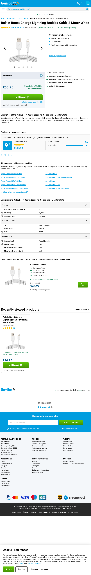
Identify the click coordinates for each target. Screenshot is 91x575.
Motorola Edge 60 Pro (8, 452)
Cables (19, 18)
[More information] (26, 105)
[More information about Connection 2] (2, 244)
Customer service (40, 459)
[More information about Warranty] (2, 212)
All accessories (5, 474)
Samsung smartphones (39, 444)
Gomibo (4, 479)
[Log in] (78, 3)
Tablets (66, 439)
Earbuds (3, 468)
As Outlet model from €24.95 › (32, 102)
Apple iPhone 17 (6, 442)
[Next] (41, 48)
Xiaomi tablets (68, 446)
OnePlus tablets (68, 450)
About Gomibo (5, 481)
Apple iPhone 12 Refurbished (11, 174)
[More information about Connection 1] (2, 241)
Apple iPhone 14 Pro (53, 185)
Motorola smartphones (39, 448)
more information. (66, 508)
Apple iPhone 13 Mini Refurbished (13, 177)
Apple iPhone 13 (51, 174)
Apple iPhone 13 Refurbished (11, 181)
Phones (35, 439)
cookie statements (34, 563)
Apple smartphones (38, 442)
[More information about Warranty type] (2, 216)
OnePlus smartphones (39, 446)
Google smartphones (39, 450)
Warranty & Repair (38, 472)
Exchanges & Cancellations (40, 470)
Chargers (4, 466)
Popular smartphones (11, 439)
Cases (3, 461)
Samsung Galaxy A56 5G (9, 448)
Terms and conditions (59, 512)
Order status (36, 464)
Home (3, 18)
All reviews (7, 155)
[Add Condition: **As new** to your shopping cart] (83, 285)
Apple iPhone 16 (6, 444)
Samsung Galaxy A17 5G (9, 454)
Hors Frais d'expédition (16, 370)
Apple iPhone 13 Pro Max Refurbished (59, 177)
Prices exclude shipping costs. (67, 506)
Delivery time (36, 466)
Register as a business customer (73, 464)
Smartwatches (5, 472)
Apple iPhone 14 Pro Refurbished (58, 188)
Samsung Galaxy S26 (8, 446)
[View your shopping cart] (87, 3)
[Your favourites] (83, 3)
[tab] (14, 67)
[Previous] (4, 48)
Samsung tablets (68, 444)
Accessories (11, 18)
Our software (5, 483)
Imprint (33, 512)
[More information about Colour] (2, 232)
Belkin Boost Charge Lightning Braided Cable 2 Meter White (49, 18)
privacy (20, 563)
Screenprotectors (6, 464)
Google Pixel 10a (6, 450)
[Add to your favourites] (41, 75)
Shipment (35, 468)
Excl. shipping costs (43, 290)
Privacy (26, 512)
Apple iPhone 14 (51, 181)
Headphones (5, 470)
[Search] (87, 9)
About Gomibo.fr (17, 512)
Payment (35, 461)
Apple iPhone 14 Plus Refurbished (13, 185)
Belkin (26, 18)
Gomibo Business (68, 461)
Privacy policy (5, 486)
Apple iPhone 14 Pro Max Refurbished (15, 188)
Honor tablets (67, 448)
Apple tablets (67, 442)
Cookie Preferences (44, 512)
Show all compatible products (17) (15, 192)
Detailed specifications (57, 56)
